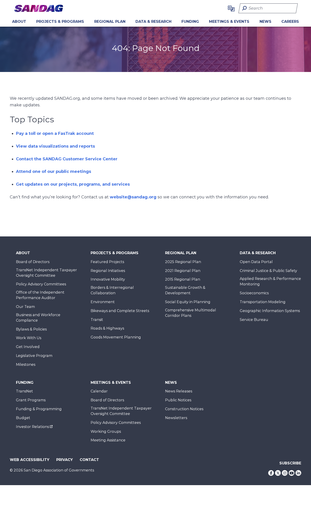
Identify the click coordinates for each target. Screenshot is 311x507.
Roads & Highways (107, 328)
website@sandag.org (133, 197)
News (265, 21)
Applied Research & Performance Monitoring (270, 281)
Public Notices (178, 400)
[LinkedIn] (298, 473)
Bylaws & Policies (31, 329)
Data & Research (153, 21)
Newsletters (176, 418)
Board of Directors (32, 262)
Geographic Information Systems (270, 311)
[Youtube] (291, 473)
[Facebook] (271, 473)
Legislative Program (34, 355)
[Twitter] (278, 473)
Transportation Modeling (263, 302)
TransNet (24, 391)
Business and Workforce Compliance (38, 318)
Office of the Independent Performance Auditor (40, 295)
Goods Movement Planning (116, 337)
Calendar (99, 391)
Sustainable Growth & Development (185, 290)
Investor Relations (32, 427)
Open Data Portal (256, 262)
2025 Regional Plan (183, 262)
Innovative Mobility (108, 279)
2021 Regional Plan (182, 271)
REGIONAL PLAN (109, 21)
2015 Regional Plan (182, 279)
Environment (103, 302)
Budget (23, 418)
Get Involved (28, 347)
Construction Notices (184, 409)
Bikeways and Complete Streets (120, 311)
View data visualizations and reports (55, 146)
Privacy (64, 460)
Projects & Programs (60, 21)
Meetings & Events (229, 21)
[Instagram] (285, 473)
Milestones (25, 364)
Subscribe (290, 463)
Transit (97, 320)
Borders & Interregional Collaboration (112, 290)
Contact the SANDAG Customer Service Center (66, 158)
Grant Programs (31, 400)
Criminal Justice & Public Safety (268, 271)
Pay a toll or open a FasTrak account (55, 133)
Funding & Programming (39, 409)
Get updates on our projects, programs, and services (73, 184)
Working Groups (106, 431)
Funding (190, 21)
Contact (89, 460)
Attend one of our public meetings (53, 171)
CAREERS (290, 21)
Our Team (25, 307)
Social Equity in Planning (187, 302)
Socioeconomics (254, 293)
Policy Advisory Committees (41, 284)
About (19, 21)
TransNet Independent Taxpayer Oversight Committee (46, 273)
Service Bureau (254, 320)
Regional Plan (180, 253)
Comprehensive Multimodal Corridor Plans (190, 313)
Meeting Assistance (108, 440)
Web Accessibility (29, 460)
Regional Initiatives (108, 271)
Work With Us (28, 338)
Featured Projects (107, 262)
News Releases (178, 391)
